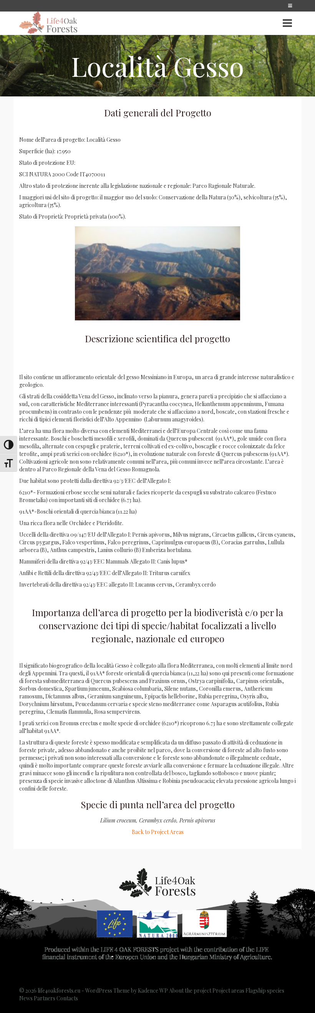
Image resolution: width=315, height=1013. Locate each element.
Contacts (67, 998)
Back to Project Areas (158, 832)
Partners (44, 998)
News (26, 998)
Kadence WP (153, 990)
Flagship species (264, 990)
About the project (190, 990)
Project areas (228, 990)
